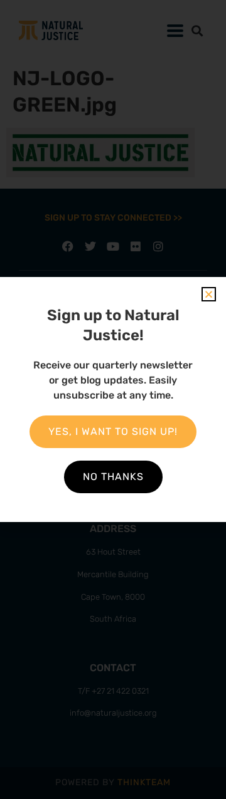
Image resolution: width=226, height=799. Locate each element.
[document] (113, 399)
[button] (208, 294)
